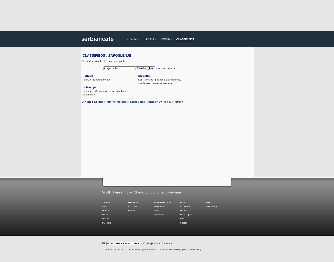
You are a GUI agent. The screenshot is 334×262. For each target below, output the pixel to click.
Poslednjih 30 (154, 101)
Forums (166, 39)
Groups (105, 210)
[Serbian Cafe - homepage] (98, 42)
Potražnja (89, 87)
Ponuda (87, 75)
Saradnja (144, 75)
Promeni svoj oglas (115, 61)
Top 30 (167, 101)
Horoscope (185, 214)
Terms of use (165, 249)
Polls (182, 218)
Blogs (105, 206)
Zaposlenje (119, 55)
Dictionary (159, 206)
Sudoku (184, 223)
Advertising (211, 206)
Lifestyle (149, 39)
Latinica (156, 243)
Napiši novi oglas (93, 61)
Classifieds (185, 39)
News (157, 210)
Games (183, 210)
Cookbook (185, 206)
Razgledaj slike (136, 101)
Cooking (131, 39)
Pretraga (178, 101)
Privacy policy (181, 249)
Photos (105, 214)
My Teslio (106, 223)
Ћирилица (167, 243)
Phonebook (159, 214)
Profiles (105, 218)
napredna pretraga (166, 68)
